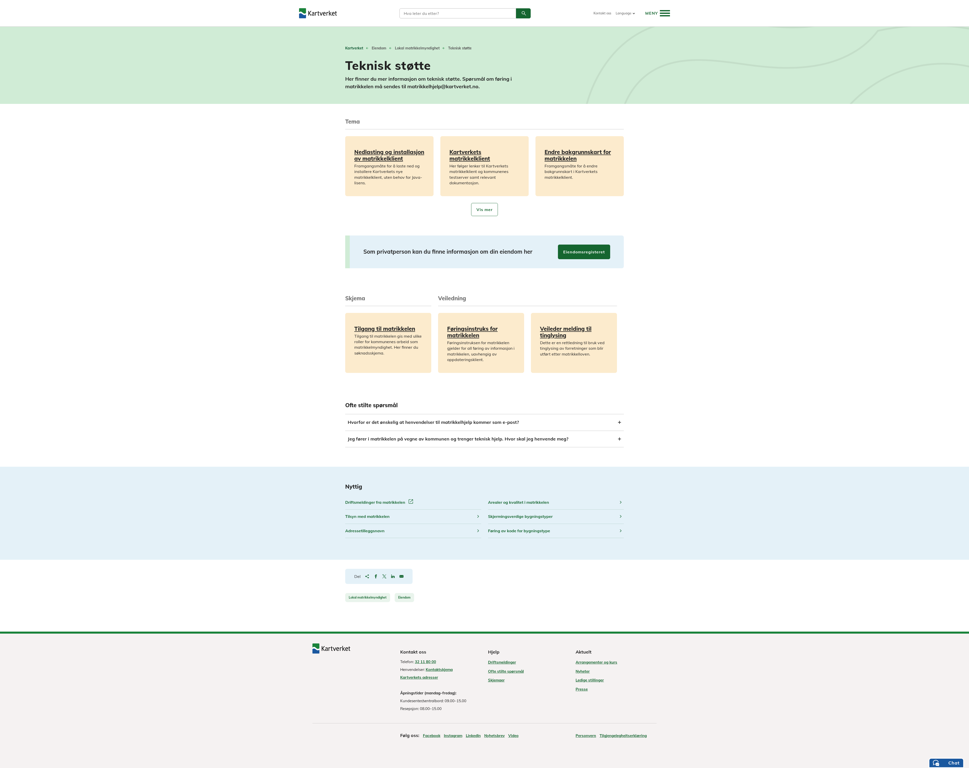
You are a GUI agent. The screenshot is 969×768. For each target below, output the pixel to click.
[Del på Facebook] (376, 576)
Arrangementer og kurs (596, 662)
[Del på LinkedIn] (393, 576)
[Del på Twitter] (384, 576)
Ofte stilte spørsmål (506, 671)
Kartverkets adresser (419, 677)
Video (513, 735)
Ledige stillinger (590, 680)
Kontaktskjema (439, 669)
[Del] (367, 576)
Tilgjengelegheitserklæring (623, 735)
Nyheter (583, 671)
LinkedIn (473, 735)
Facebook (431, 735)
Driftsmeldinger (502, 662)
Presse (582, 689)
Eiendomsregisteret (584, 251)
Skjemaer (496, 680)
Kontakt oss (602, 13)
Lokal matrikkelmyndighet (368, 597)
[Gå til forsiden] (318, 13)
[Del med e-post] (401, 576)
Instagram (453, 735)
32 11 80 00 (425, 661)
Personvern (586, 735)
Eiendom (404, 597)
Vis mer (484, 209)
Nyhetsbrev (494, 735)
